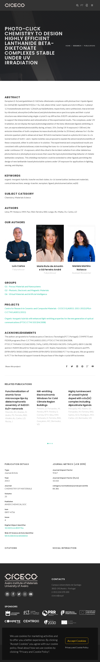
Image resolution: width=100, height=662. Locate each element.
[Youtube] (30, 594)
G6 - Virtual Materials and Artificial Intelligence (26, 294)
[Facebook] (13, 594)
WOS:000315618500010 (16, 535)
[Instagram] (24, 594)
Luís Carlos (18, 266)
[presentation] (2, 249)
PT (81, 5)
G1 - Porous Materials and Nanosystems (23, 286)
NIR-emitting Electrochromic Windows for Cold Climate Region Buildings (47, 398)
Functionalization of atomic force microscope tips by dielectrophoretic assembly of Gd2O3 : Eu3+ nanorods (17, 400)
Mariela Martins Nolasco (81, 267)
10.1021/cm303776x (14, 528)
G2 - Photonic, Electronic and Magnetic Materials (27, 290)
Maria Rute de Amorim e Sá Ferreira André (50, 268)
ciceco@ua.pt (58, 595)
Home (68, 46)
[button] (47, 443)
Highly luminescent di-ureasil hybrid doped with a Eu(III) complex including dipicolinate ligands (80, 398)
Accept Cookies (76, 640)
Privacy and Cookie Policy (76, 647)
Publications (89, 46)
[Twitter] (19, 594)
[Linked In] (7, 594)
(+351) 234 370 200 (60, 592)
